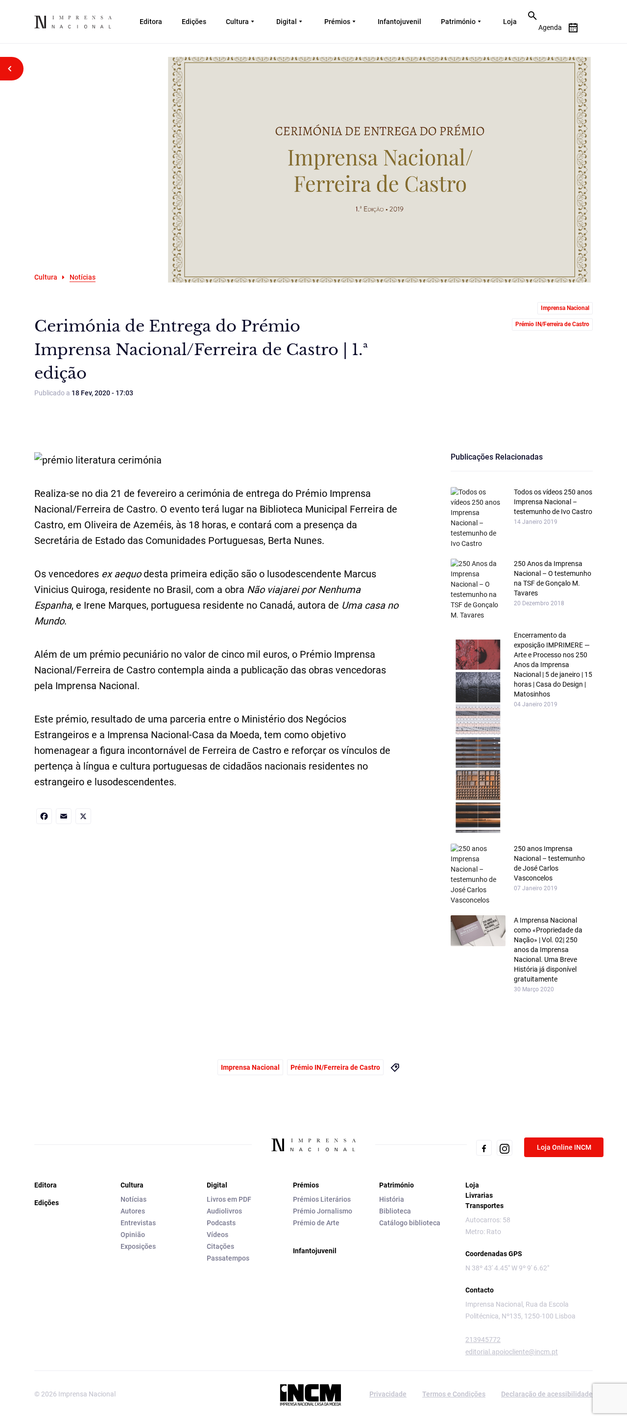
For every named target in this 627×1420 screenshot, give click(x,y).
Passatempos (228, 1258)
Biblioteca (395, 1211)
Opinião (133, 1235)
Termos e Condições (453, 1394)
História (391, 1199)
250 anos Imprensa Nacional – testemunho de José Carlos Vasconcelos (549, 863)
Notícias (133, 1199)
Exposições (138, 1246)
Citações (220, 1246)
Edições (194, 22)
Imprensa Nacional (565, 308)
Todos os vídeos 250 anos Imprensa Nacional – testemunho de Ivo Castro (553, 502)
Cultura (237, 22)
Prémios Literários (322, 1199)
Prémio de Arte (316, 1223)
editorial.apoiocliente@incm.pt (511, 1352)
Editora (151, 22)
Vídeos (217, 1235)
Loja (510, 22)
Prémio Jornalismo (322, 1211)
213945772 (483, 1339)
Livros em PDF (229, 1199)
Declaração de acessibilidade (547, 1394)
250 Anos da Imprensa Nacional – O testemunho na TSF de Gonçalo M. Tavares (552, 578)
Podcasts (221, 1223)
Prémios (337, 22)
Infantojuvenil (399, 22)
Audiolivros (224, 1211)
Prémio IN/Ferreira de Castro (552, 324)
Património (458, 22)
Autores (133, 1211)
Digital (286, 22)
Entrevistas (138, 1223)
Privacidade (388, 1394)
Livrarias (479, 1195)
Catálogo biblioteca (409, 1223)
